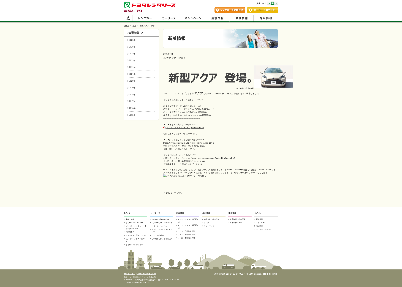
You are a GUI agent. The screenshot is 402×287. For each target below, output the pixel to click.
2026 (134, 26)
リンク (206, 223)
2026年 (132, 40)
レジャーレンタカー (264, 229)
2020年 (132, 81)
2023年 (132, 60)
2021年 (132, 74)
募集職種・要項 (236, 223)
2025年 (132, 47)
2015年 (132, 115)
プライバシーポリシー (146, 274)
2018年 (132, 94)
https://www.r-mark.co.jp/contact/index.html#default (209, 158)
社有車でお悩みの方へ (160, 219)
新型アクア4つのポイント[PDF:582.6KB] (185, 127)
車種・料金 (130, 219)
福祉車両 (259, 226)
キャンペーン (193, 18)
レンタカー (145, 18)
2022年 (132, 67)
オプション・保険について (136, 235)
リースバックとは (160, 226)
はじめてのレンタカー (134, 223)
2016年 (132, 108)
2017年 (132, 101)
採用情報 (265, 18)
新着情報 (134, 32)
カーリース (169, 18)
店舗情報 (217, 18)
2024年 (132, 54)
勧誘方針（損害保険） (212, 219)
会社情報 (241, 18)
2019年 (132, 88)
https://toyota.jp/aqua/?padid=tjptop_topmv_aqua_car (187, 143)
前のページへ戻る (174, 193)
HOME (128, 18)
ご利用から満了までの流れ (162, 239)
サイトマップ (209, 226)
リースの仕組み (158, 235)
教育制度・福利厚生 (237, 219)
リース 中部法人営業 (186, 234)
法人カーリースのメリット (162, 223)
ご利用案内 (130, 232)
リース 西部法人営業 (186, 231)
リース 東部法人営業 (186, 238)
